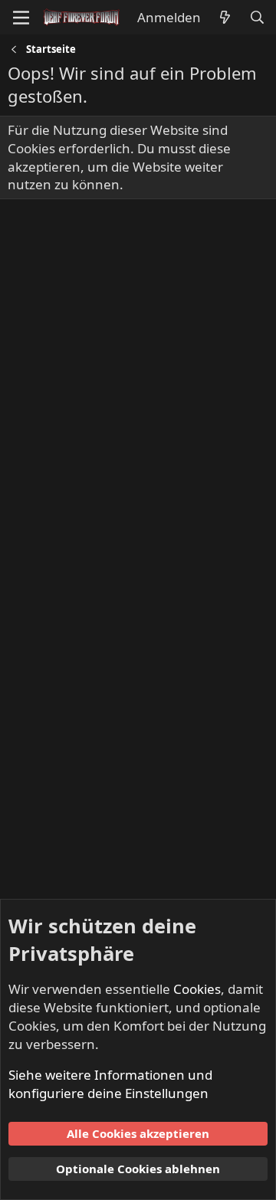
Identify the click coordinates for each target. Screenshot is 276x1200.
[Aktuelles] (225, 17)
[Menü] (21, 17)
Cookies (197, 989)
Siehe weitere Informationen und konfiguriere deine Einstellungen (110, 1084)
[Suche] (257, 17)
